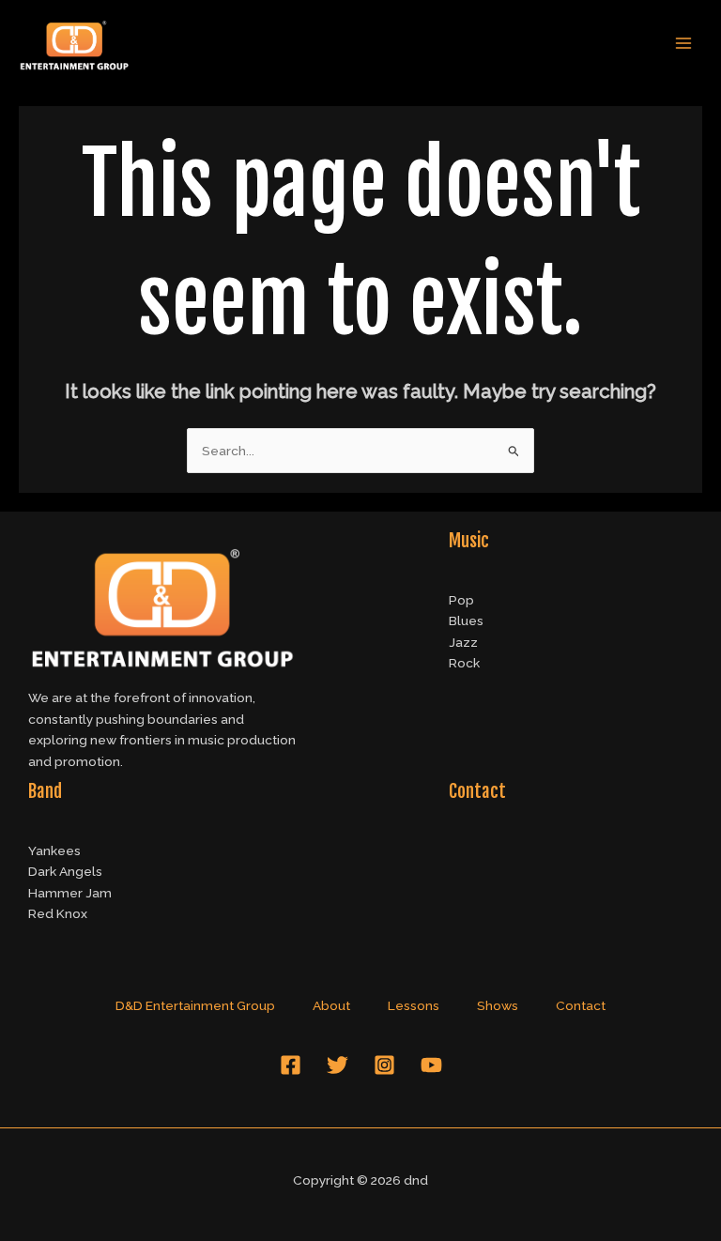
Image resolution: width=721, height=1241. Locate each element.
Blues (466, 620)
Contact (581, 1005)
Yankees (54, 850)
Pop (461, 599)
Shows (497, 1005)
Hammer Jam (70, 892)
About (331, 1005)
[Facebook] (290, 1065)
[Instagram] (384, 1065)
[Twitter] (337, 1065)
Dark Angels (65, 871)
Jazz (463, 642)
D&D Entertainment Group (195, 1005)
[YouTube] (431, 1065)
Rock (464, 662)
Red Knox (57, 913)
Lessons (413, 1005)
